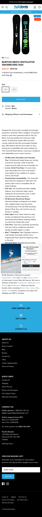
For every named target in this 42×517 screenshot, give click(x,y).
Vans (27, 288)
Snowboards (6, 278)
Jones (32, 288)
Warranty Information (9, 397)
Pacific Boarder (10, 509)
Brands (4, 353)
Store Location (7, 346)
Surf (21, 278)
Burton (6, 58)
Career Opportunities (9, 363)
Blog (3, 349)
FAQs (4, 360)
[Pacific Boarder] (21, 7)
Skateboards (15, 285)
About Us (5, 343)
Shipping (5, 383)
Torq (9, 291)
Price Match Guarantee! (25, 2)
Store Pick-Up (7, 387)
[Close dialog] (39, 245)
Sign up (8, 476)
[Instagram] (7, 483)
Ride (37, 288)
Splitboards (31, 283)
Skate (14, 278)
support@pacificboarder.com (17, 413)
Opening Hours (7, 444)
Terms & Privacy (8, 366)
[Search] (7, 7)
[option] (21, 34)
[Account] (34, 7)
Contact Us (6, 356)
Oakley (4, 291)
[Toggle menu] (2, 7)
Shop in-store (33, 278)
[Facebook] (3, 483)
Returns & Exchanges (10, 390)
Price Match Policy (8, 393)
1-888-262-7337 (21, 410)
